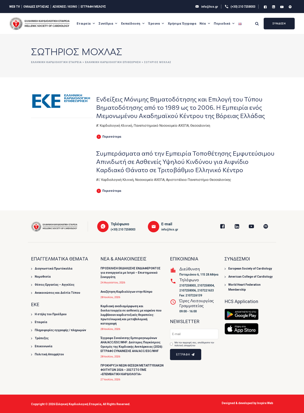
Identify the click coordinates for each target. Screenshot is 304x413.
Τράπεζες (42, 338)
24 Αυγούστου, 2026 (113, 282)
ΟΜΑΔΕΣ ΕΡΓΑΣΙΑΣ (36, 6)
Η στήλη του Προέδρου (51, 314)
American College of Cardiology (250, 276)
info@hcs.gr (209, 6)
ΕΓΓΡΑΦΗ (183, 354)
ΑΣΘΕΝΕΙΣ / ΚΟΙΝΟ (65, 6)
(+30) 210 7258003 (243, 6)
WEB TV (14, 6)
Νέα (203, 23)
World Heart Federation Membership (244, 287)
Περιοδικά (222, 23)
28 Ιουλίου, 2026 (110, 297)
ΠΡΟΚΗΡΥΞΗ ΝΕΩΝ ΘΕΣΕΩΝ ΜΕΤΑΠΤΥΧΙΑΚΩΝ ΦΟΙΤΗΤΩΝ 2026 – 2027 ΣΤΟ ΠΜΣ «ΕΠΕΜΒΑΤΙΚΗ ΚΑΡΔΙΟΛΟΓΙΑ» (132, 370)
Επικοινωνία (43, 346)
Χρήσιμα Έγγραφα (182, 23)
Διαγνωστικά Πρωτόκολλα (53, 268)
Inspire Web (265, 403)
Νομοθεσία (43, 276)
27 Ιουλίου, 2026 (110, 379)
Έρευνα (154, 23)
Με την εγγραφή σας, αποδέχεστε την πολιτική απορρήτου (194, 344)
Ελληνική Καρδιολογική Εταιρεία (78, 404)
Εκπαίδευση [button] (130, 23)
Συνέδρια (106, 23)
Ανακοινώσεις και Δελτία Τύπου (57, 292)
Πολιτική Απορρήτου (49, 354)
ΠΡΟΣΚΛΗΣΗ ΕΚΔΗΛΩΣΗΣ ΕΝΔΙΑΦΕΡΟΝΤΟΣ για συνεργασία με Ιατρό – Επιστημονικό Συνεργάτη (130, 273)
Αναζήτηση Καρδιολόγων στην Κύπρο (126, 291)
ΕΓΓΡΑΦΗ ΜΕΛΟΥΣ (93, 6)
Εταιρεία (84, 23)
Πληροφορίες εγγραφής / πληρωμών (60, 330)
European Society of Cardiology (250, 268)
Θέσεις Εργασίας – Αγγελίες (54, 284)
